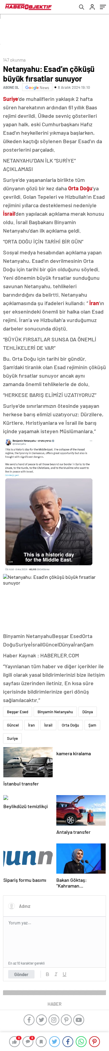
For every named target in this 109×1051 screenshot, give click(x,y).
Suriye (12, 738)
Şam (92, 725)
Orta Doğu (70, 725)
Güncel (13, 725)
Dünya (87, 711)
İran (31, 725)
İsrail (48, 725)
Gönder (21, 974)
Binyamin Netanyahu (55, 711)
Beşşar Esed (17, 711)
